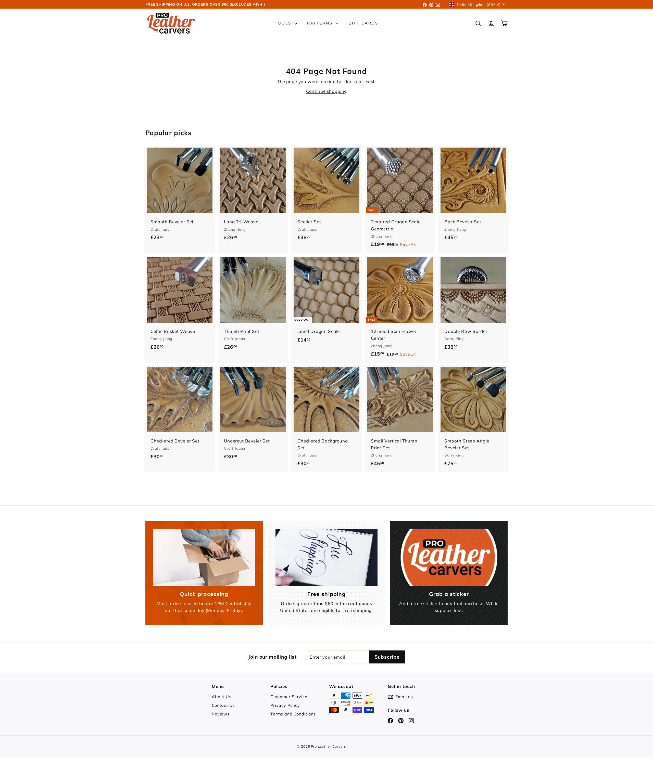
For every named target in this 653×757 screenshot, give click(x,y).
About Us (221, 696)
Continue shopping (326, 91)
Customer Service (288, 696)
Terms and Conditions (293, 713)
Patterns (320, 23)
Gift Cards (363, 23)
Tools (284, 23)
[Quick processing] (204, 557)
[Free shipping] (326, 557)
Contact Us (223, 705)
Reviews (221, 713)
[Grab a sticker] (449, 557)
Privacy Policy (285, 705)
